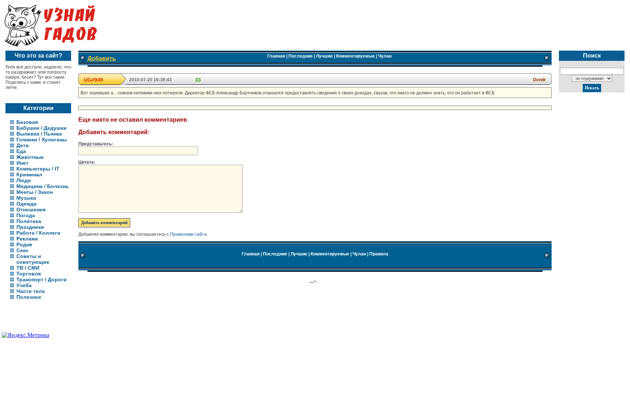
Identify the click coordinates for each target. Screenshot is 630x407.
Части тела (30, 291)
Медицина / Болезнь (42, 186)
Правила (378, 254)
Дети (22, 145)
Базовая (27, 122)
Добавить (102, 58)
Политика (28, 221)
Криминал (29, 174)
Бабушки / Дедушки (41, 128)
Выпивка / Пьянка (39, 134)
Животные (30, 157)
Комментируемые (355, 56)
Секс (22, 250)
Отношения (31, 209)
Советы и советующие (32, 259)
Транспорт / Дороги (41, 279)
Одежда (26, 204)
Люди (23, 180)
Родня (24, 244)
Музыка (26, 198)
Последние (300, 56)
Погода (25, 215)
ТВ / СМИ (27, 268)
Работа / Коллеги (38, 233)
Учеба (24, 285)
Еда (21, 151)
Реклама (27, 239)
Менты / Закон (34, 192)
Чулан (385, 56)
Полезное (28, 297)
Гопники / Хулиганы (41, 139)
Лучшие (324, 56)
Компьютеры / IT (37, 169)
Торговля (28, 274)
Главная (276, 56)
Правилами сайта (188, 234)
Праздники (30, 227)
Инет (22, 163)
